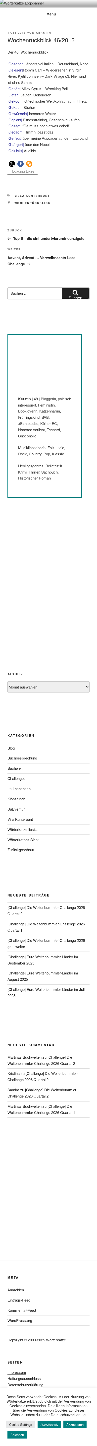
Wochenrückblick (32, 203)
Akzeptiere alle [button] (49, 1424)
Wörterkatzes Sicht (23, 839)
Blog (11, 748)
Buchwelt (14, 768)
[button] (12, 164)
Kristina (13, 1073)
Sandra (13, 1089)
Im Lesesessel (19, 788)
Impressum (16, 1372)
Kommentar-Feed (21, 1310)
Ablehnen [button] (17, 1434)
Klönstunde (16, 798)
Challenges (16, 778)
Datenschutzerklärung (25, 1384)
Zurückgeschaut (20, 849)
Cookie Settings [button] (20, 1424)
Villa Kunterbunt (32, 196)
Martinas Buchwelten (24, 1057)
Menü (51, 13)
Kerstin (43, 32)
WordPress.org (19, 1320)
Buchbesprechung (22, 757)
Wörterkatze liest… (23, 829)
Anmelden (15, 1289)
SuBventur (16, 809)
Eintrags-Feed (18, 1300)
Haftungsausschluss (24, 1378)
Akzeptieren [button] (75, 1424)
